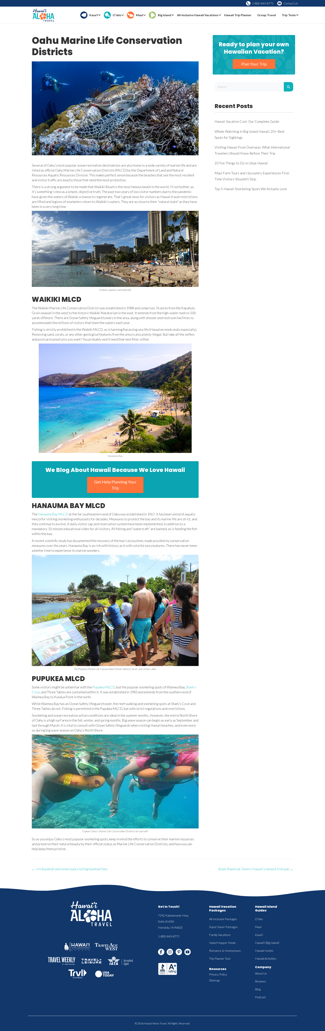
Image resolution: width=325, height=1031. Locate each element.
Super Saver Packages (223, 927)
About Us (261, 973)
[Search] (288, 86)
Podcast (260, 997)
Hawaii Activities (265, 958)
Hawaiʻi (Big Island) (267, 942)
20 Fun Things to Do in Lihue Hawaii (241, 163)
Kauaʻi (259, 935)
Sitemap (214, 980)
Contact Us (290, 3)
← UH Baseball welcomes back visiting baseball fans (70, 869)
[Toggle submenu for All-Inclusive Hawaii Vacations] (220, 15)
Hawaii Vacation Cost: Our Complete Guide (247, 121)
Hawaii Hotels (264, 950)
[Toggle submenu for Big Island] (172, 15)
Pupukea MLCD (104, 687)
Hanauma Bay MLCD (53, 514)
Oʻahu (259, 919)
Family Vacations (220, 935)
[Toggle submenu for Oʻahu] (122, 15)
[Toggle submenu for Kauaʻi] (99, 15)
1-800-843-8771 (262, 3)
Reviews (260, 981)
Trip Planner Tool (219, 958)
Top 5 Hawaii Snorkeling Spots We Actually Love (251, 189)
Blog (258, 989)
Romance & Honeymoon (225, 950)
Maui (258, 927)
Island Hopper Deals (222, 942)
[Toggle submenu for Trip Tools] (297, 15)
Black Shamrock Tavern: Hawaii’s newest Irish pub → (255, 869)
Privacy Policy (218, 974)
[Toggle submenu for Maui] (144, 15)
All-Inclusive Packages (223, 919)
